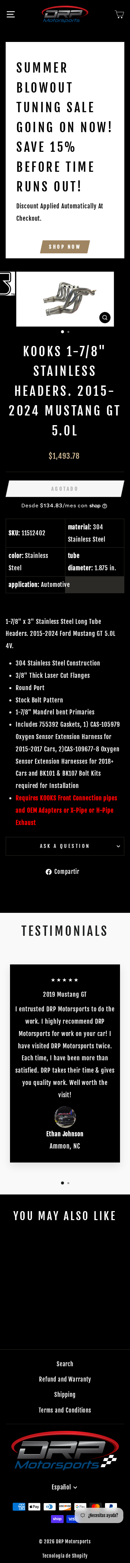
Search (65, 1364)
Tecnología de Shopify (64, 1556)
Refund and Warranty (65, 1379)
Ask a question (65, 846)
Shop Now (65, 247)
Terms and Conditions (65, 1410)
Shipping (64, 1394)
